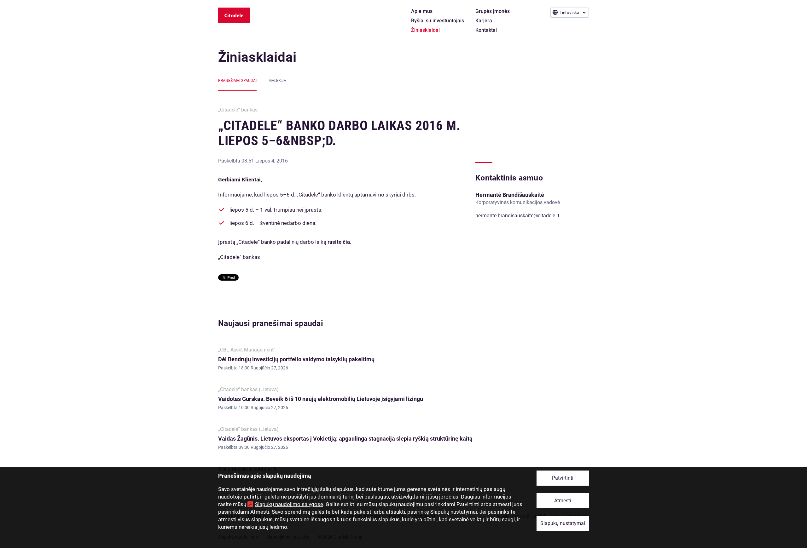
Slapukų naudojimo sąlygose (289, 504)
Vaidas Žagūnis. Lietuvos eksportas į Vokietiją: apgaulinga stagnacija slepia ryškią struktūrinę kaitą (345, 438)
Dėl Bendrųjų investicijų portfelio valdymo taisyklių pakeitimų (296, 359)
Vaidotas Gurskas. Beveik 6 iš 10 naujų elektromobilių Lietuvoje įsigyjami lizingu (320, 399)
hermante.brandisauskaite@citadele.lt (517, 216)
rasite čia (339, 242)
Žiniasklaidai (257, 57)
